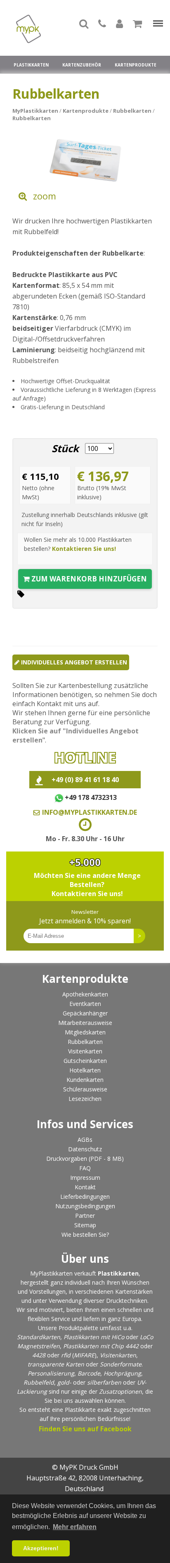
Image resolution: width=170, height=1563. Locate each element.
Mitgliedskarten (85, 1032)
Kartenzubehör (81, 65)
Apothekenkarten (85, 994)
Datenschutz (85, 1149)
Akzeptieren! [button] (41, 1548)
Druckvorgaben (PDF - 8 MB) (85, 1158)
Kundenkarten (85, 1080)
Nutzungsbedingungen (85, 1206)
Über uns (85, 1258)
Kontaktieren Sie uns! (84, 549)
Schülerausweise (85, 1089)
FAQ (85, 1168)
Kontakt (85, 1187)
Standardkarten (38, 1337)
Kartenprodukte (135, 65)
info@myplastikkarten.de (89, 812)
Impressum (85, 1177)
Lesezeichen (85, 1099)
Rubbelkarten (85, 1042)
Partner (85, 1215)
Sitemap (85, 1225)
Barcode (89, 1373)
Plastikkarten (31, 65)
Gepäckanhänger (85, 1013)
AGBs (85, 1139)
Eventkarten (85, 1004)
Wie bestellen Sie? (85, 1234)
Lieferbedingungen (85, 1196)
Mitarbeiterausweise (85, 1023)
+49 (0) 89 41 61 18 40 (85, 779)
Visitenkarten (85, 1051)
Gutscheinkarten (85, 1061)
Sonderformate (121, 1364)
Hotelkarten (85, 1070)
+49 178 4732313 (90, 797)
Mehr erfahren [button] (75, 1526)
